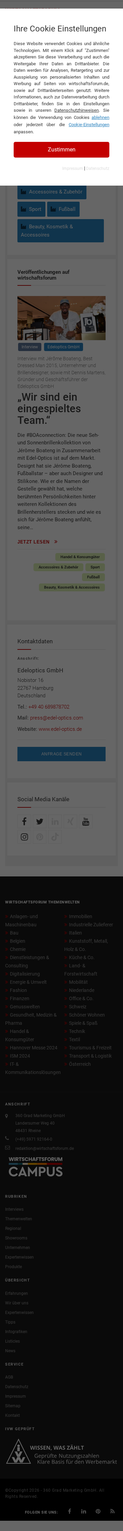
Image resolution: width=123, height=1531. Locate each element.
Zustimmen (62, 149)
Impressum (72, 168)
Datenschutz (97, 168)
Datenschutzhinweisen (76, 110)
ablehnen (100, 117)
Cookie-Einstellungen (89, 124)
